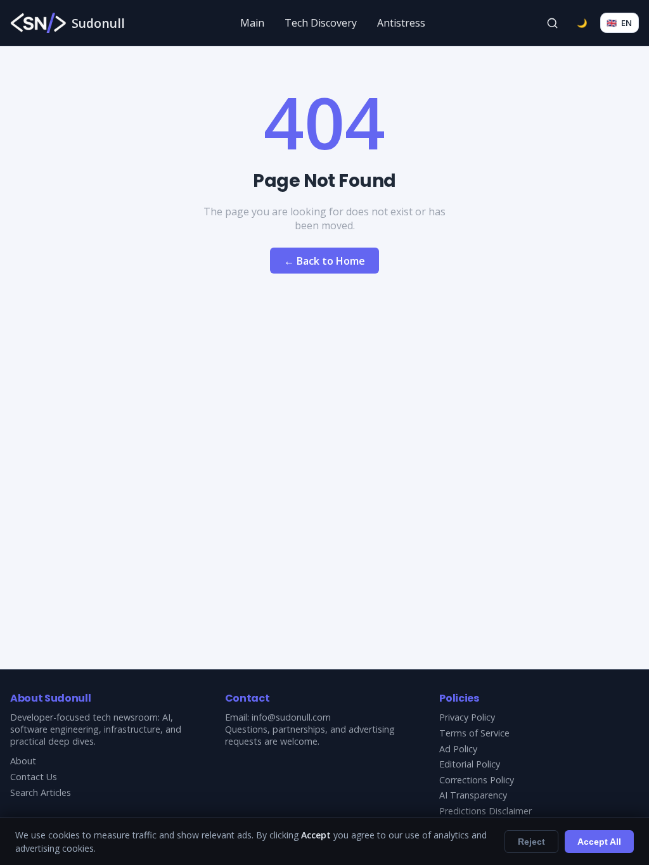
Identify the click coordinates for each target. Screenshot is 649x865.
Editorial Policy (469, 764)
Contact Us (33, 777)
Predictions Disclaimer (485, 811)
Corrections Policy (476, 780)
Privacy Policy (467, 717)
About (23, 761)
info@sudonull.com (291, 717)
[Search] (552, 22)
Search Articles (40, 792)
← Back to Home (324, 261)
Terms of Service (474, 733)
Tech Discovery (321, 23)
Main (252, 23)
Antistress (401, 23)
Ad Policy (458, 749)
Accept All (599, 842)
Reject (531, 842)
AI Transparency (473, 795)
